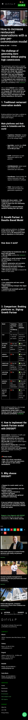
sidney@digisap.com (6, 648)
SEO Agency (4, 699)
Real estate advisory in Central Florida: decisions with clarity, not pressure (13, 552)
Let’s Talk (3, 710)
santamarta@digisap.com (8, 678)
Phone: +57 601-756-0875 (7, 657)
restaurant (22, 82)
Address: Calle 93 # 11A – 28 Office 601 (11, 655)
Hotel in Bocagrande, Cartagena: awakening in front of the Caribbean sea (13, 604)
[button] (2, 529)
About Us (3, 707)
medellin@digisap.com (7, 668)
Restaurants (4, 688)
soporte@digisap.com (7, 658)
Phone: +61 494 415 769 (7, 646)
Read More (3, 557)
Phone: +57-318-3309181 (8, 666)
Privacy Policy (5, 712)
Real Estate (4, 691)
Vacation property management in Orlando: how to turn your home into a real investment (13, 578)
